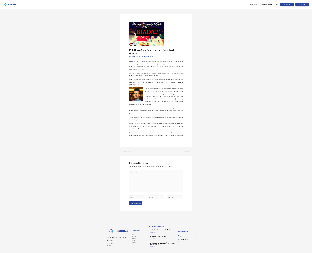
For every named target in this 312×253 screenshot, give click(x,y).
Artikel (144, 56)
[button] (287, 4)
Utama (133, 234)
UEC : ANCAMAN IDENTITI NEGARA (158, 236)
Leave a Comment (135, 56)
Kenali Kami (134, 236)
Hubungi (134, 242)
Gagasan (134, 238)
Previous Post (125, 151)
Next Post (188, 151)
